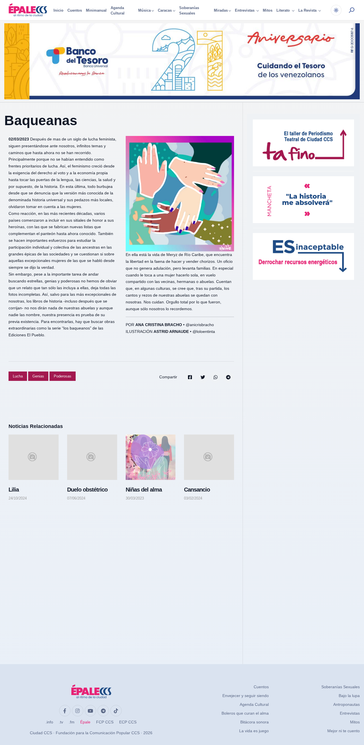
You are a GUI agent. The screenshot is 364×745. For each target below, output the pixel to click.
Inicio (58, 10)
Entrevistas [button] (245, 11)
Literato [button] (283, 11)
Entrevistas (350, 713)
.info (49, 722)
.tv (61, 722)
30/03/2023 (135, 498)
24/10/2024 (18, 498)
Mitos (267, 10)
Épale (85, 722)
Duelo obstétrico (87, 489)
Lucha (18, 376)
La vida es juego (254, 731)
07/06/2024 (76, 498)
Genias (38, 376)
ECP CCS (127, 722)
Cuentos (74, 10)
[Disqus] (121, 577)
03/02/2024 (193, 498)
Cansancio (197, 489)
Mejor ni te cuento (343, 731)
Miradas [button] (221, 11)
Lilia (14, 489)
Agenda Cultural (118, 11)
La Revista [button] (308, 11)
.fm (72, 722)
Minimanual (96, 10)
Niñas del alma (144, 489)
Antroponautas (346, 704)
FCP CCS (104, 722)
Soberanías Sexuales (189, 11)
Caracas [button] (165, 11)
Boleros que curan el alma (245, 713)
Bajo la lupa (349, 695)
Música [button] (144, 11)
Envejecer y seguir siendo (245, 695)
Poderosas (62, 376)
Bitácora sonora (254, 722)
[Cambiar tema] (336, 10)
